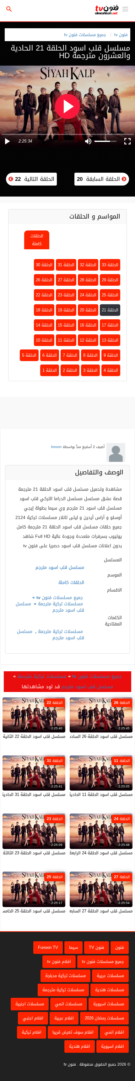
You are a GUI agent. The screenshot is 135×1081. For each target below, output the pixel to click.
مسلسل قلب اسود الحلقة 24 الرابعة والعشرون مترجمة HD (80, 853)
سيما (73, 947)
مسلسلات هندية (109, 990)
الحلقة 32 (88, 265)
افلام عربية (64, 1018)
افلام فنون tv (59, 961)
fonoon (56, 447)
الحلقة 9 (111, 355)
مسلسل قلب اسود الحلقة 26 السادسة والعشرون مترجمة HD (78, 736)
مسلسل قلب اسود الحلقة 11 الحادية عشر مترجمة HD (85, 794)
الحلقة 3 (90, 370)
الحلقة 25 (110, 295)
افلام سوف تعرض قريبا (73, 1032)
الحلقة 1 (49, 370)
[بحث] (9, 9)
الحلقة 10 (44, 340)
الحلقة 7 (70, 355)
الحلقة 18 (44, 310)
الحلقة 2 (70, 370)
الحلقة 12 (88, 340)
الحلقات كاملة (36, 240)
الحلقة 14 (44, 325)
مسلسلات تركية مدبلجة (65, 976)
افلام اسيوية (112, 1046)
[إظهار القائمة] (125, 8)
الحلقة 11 (66, 340)
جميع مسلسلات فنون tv (85, 35)
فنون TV (96, 947)
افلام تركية (31, 1032)
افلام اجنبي (33, 1018)
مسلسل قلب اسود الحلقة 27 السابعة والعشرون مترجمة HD (79, 911)
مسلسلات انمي (68, 1004)
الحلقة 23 (66, 295)
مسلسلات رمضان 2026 (104, 1018)
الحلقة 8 (90, 355)
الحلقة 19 (66, 310)
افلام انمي (114, 1032)
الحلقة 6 (49, 355)
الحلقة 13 (110, 340)
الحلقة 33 (110, 265)
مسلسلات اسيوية (108, 1004)
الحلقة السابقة (99, 179)
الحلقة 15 (66, 325)
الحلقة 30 (44, 265)
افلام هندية (79, 1046)
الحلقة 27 (66, 280)
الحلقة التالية (33, 179)
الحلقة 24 (88, 295)
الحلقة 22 (44, 295)
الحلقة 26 (44, 280)
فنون (119, 947)
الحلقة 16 (88, 325)
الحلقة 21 (110, 310)
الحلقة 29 (110, 280)
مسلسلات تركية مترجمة (60, 604)
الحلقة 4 (111, 370)
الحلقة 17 (110, 325)
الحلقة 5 (29, 355)
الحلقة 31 (66, 265)
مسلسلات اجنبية (29, 1004)
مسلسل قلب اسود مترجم (87, 686)
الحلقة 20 (88, 310)
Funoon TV (48, 947)
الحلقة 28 (88, 280)
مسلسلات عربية (110, 976)
